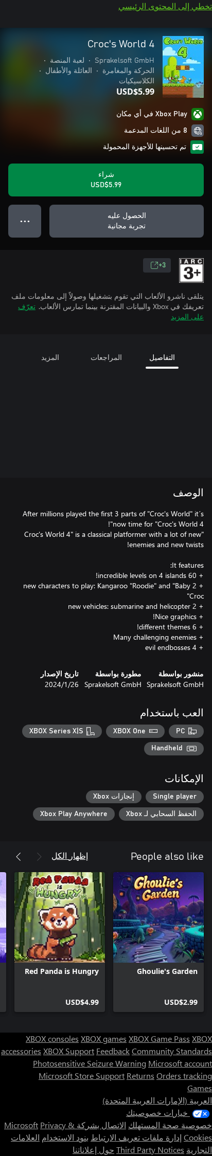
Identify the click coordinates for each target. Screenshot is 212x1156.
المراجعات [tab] (106, 357)
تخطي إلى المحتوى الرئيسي (165, 6)
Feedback (113, 1050)
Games (199, 1087)
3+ (162, 265)
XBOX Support (68, 1050)
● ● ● (25, 221)
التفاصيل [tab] (162, 357)
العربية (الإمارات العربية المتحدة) (157, 1100)
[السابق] (39, 857)
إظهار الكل (69, 855)
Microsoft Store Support (82, 1075)
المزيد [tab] (50, 357)
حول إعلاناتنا (93, 1149)
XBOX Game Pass (159, 1038)
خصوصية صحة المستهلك (170, 1124)
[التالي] (18, 857)
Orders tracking (184, 1075)
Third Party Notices (150, 1149)
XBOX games (104, 1038)
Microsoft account (180, 1063)
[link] (158, 942)
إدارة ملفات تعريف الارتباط (136, 1137)
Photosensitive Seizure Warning (89, 1063)
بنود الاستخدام (65, 1137)
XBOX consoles (52, 1038)
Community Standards (172, 1050)
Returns (140, 1075)
